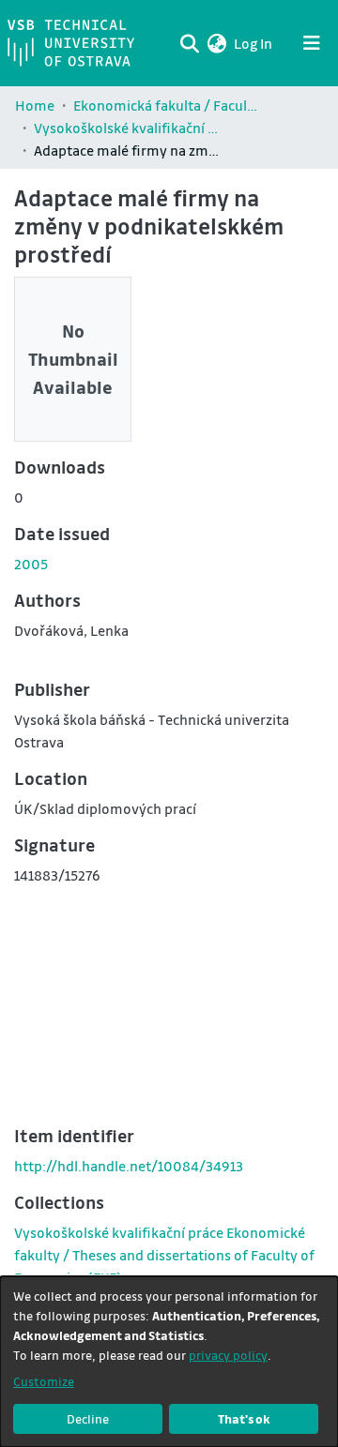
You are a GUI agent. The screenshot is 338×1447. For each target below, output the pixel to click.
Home (34, 105)
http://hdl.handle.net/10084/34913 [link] (128, 1165)
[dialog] (169, 1361)
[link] (164, 1255)
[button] (216, 43)
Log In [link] (254, 43)
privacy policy (228, 1355)
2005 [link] (31, 563)
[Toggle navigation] (311, 43)
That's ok (244, 1418)
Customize (43, 1381)
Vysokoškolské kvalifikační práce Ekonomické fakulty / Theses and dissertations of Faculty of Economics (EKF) (128, 127)
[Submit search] (189, 43)
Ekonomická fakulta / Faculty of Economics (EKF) (167, 105)
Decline (88, 1418)
